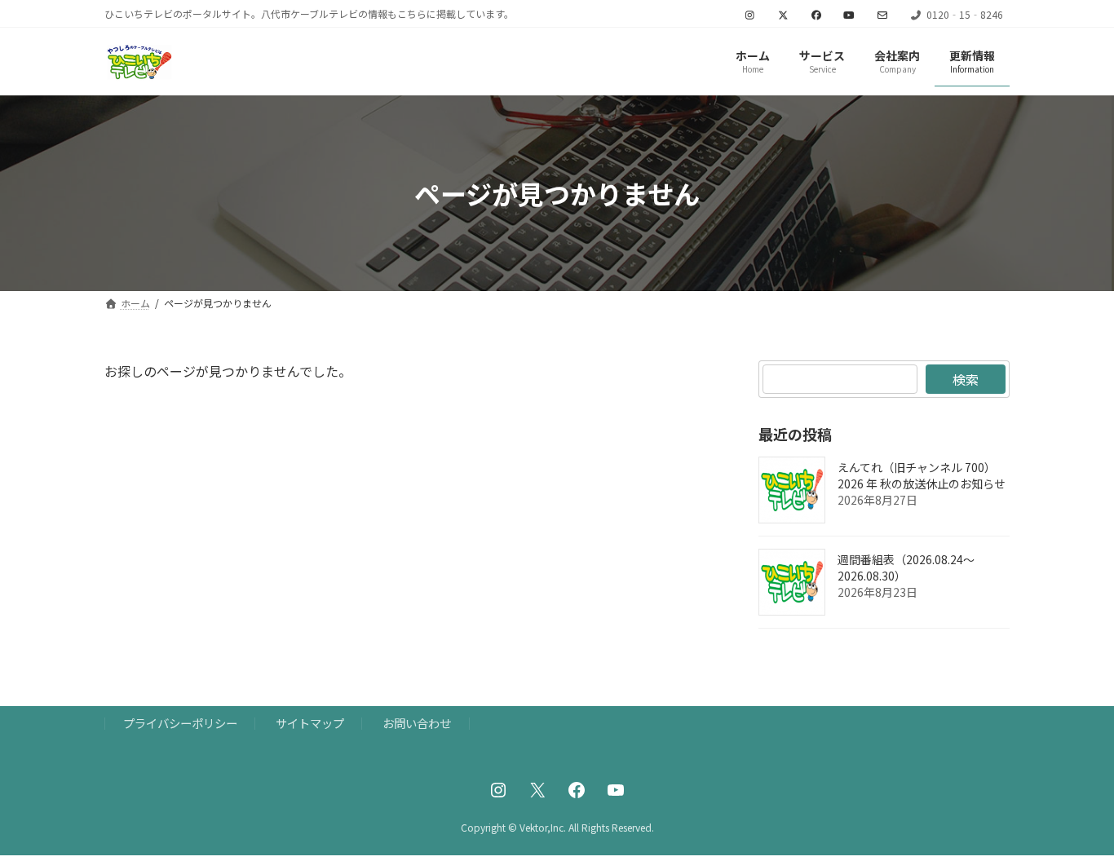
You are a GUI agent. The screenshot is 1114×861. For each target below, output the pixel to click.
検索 (966, 379)
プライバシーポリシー (180, 722)
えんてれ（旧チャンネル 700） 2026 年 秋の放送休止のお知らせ (922, 476)
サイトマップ (310, 722)
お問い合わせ (416, 722)
